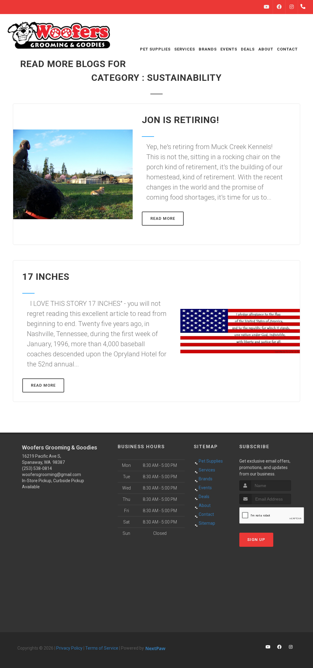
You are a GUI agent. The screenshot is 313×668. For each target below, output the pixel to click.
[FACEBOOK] (279, 7)
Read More (162, 218)
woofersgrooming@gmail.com (51, 474)
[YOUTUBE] (266, 7)
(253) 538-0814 (37, 468)
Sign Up (256, 539)
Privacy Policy (69, 648)
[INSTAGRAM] (291, 7)
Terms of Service (101, 648)
